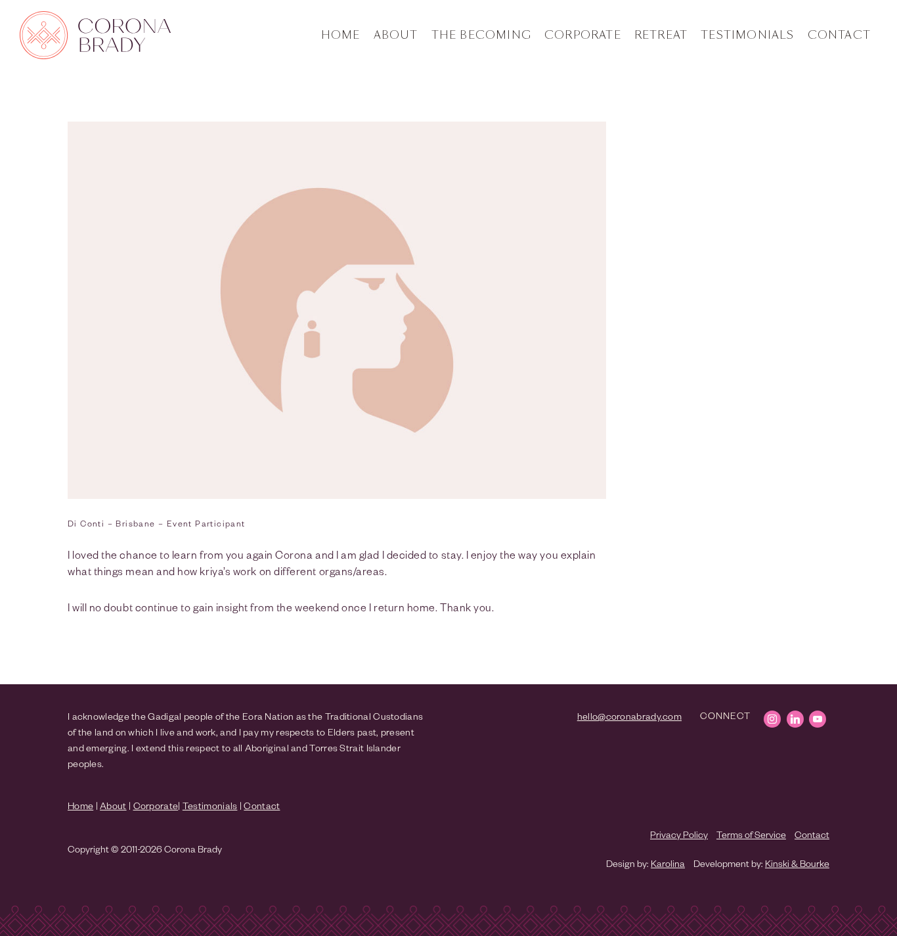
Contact (839, 35)
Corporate (582, 35)
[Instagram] (772, 719)
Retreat (661, 35)
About (396, 35)
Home (341, 35)
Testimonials (747, 35)
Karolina (668, 865)
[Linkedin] (795, 719)
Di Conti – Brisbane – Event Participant (157, 525)
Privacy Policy (679, 836)
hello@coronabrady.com (629, 718)
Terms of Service (751, 836)
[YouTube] (817, 719)
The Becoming (481, 35)
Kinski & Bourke (797, 865)
